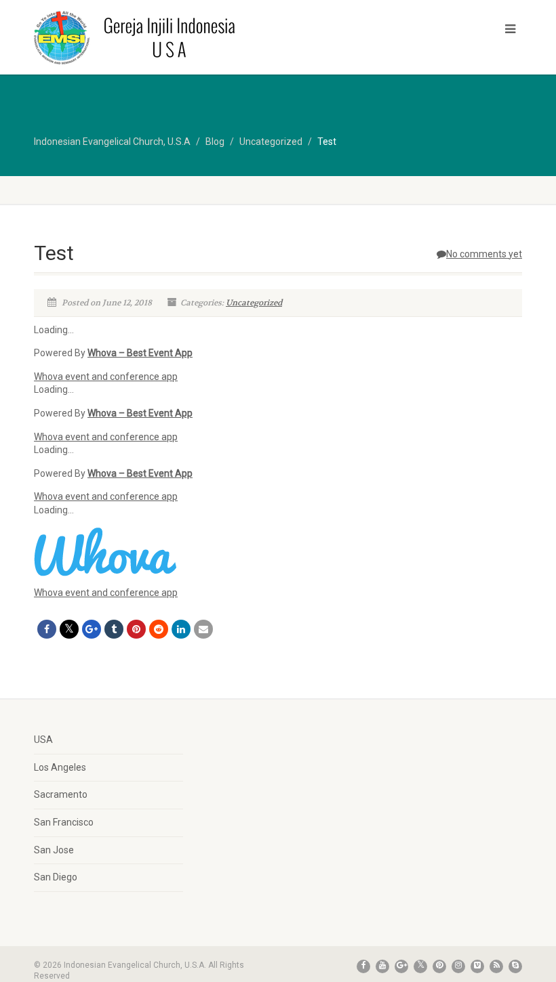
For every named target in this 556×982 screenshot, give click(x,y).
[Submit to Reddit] (158, 629)
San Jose (54, 850)
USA (43, 739)
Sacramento (60, 794)
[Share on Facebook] (46, 629)
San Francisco (64, 822)
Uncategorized (254, 302)
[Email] (203, 629)
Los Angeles (60, 767)
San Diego (55, 877)
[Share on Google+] (91, 629)
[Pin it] (136, 629)
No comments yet (484, 254)
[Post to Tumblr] (113, 629)
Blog (214, 141)
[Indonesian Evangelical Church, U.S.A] (151, 37)
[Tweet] (69, 629)
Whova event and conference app (106, 376)
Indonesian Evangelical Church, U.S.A (112, 141)
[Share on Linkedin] (181, 629)
